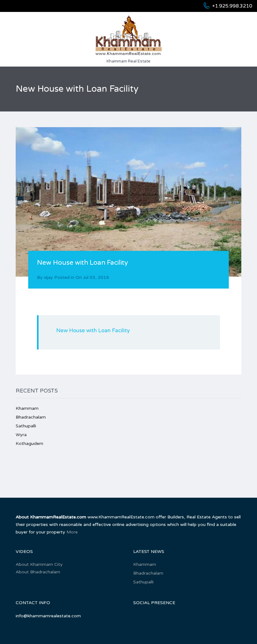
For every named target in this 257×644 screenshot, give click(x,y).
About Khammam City (39, 564)
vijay (48, 277)
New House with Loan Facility (93, 330)
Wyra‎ (21, 434)
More (72, 532)
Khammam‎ (27, 408)
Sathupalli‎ (26, 426)
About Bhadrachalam (38, 572)
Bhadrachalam (31, 417)
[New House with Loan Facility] (128, 202)
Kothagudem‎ (29, 443)
